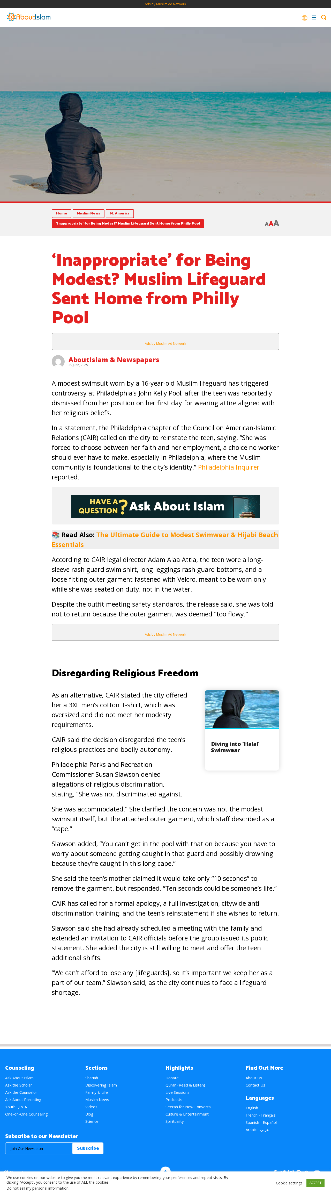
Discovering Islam (101, 1085)
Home (61, 214)
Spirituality (175, 1121)
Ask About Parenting (23, 1099)
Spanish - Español (261, 1122)
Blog (89, 1114)
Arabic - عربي (257, 1129)
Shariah (91, 1077)
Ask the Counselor (21, 1092)
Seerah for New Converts (188, 1106)
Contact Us (255, 1085)
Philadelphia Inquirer (228, 467)
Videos (91, 1106)
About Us (254, 1077)
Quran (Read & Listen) (185, 1085)
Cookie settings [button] (289, 1183)
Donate (172, 1077)
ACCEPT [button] (315, 1182)
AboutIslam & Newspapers (114, 359)
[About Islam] (29, 17)
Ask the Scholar (18, 1085)
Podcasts (174, 1099)
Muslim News (88, 214)
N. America (120, 214)
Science (92, 1121)
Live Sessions (178, 1092)
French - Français (261, 1115)
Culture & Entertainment (187, 1114)
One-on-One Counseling (26, 1114)
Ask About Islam (19, 1077)
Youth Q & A (16, 1106)
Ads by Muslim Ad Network (165, 4)
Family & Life (96, 1092)
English (252, 1107)
